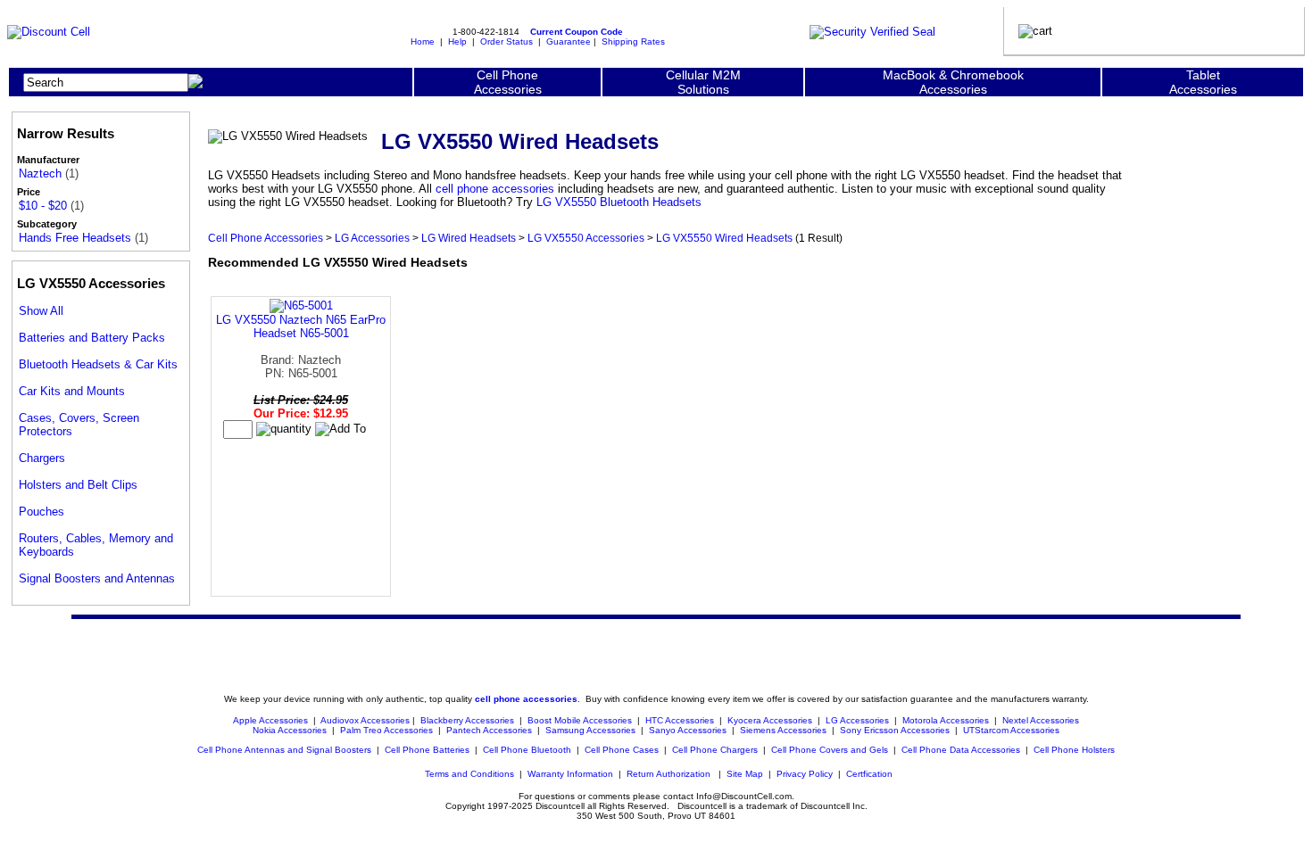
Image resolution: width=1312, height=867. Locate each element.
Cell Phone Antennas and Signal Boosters (284, 750)
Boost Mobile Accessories (579, 720)
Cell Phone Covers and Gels (829, 750)
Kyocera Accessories (769, 720)
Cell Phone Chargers (715, 750)
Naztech (40, 173)
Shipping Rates (633, 41)
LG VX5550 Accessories (585, 238)
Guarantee (568, 41)
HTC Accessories (679, 720)
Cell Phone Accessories (265, 238)
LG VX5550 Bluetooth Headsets (619, 202)
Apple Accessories (272, 720)
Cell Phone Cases (622, 750)
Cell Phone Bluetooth (527, 750)
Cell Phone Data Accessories (960, 750)
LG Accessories (372, 238)
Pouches (41, 511)
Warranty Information (570, 774)
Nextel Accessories (1040, 720)
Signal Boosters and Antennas (97, 578)
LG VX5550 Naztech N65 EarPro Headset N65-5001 (301, 326)
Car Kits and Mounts (72, 391)
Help (457, 41)
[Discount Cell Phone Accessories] (48, 31)
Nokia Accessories (290, 730)
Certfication (869, 774)
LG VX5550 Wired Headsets (724, 238)
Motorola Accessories (945, 720)
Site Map (745, 774)
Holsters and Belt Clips (78, 484)
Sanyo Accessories (688, 730)
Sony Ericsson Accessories (895, 730)
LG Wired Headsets (468, 238)
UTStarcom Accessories (1011, 730)
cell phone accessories (495, 188)
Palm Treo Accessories (386, 730)
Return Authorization (668, 774)
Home (423, 41)
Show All (41, 311)
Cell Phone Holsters (1074, 750)
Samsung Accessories (590, 730)
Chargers (42, 458)
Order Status (506, 41)
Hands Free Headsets (75, 237)
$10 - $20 (43, 205)
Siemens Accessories (783, 730)
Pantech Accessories (489, 730)
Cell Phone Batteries (427, 750)
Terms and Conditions (469, 774)
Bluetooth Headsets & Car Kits (98, 364)
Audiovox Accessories (365, 720)
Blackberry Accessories (467, 720)
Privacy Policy (804, 774)
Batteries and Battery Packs (92, 337)
